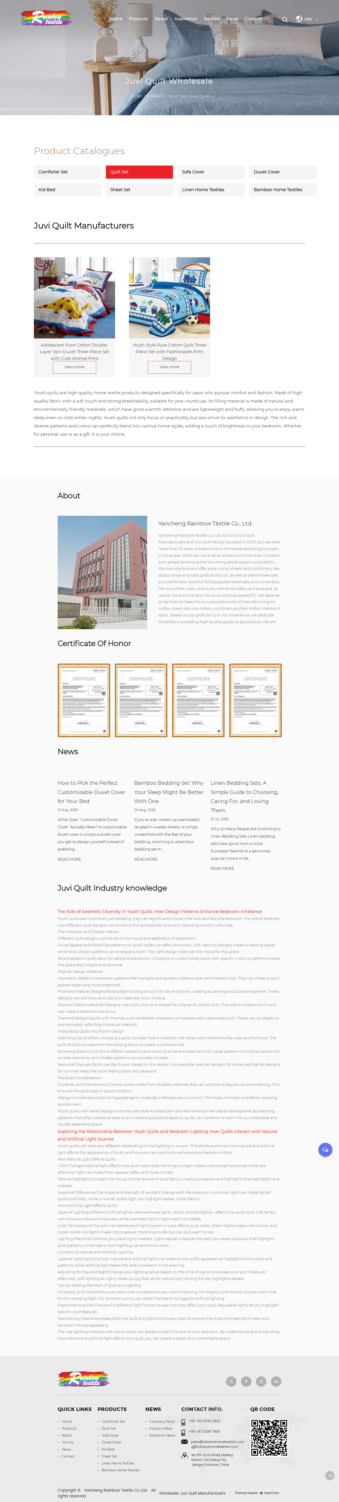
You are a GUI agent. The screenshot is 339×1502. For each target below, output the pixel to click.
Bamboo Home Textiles (278, 189)
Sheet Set (120, 189)
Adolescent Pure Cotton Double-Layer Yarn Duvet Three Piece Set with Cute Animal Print (74, 352)
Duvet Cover (267, 172)
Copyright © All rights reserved (107, 1493)
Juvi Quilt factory (209, 542)
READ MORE (69, 860)
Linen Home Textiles (203, 189)
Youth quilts (69, 918)
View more (74, 367)
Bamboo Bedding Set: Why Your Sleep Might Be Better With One (169, 792)
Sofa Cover (193, 172)
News (232, 19)
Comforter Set (53, 172)
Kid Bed (47, 189)
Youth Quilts (146, 1131)
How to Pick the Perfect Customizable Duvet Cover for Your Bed (91, 792)
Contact (253, 19)
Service (212, 19)
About (161, 19)
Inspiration (186, 19)
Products (138, 19)
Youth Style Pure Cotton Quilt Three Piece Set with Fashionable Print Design (169, 352)
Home (116, 19)
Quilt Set (177, 96)
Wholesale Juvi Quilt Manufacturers (192, 1493)
